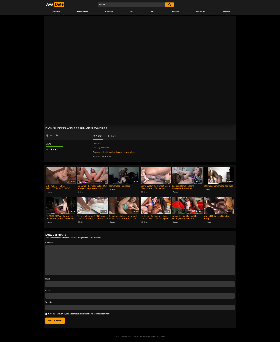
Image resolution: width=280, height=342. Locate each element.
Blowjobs (200, 11)
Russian (175, 11)
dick (102, 152)
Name (48, 279)
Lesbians (226, 11)
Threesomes (82, 11)
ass (98, 152)
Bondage (109, 11)
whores (133, 152)
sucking (126, 152)
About (99, 136)
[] (169, 4)
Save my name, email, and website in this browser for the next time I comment (78, 314)
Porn (100, 143)
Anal (153, 11)
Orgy (132, 11)
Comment (49, 243)
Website (48, 302)
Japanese (56, 11)
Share (112, 136)
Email (48, 291)
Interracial (105, 148)
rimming (119, 152)
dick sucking (110, 152)
